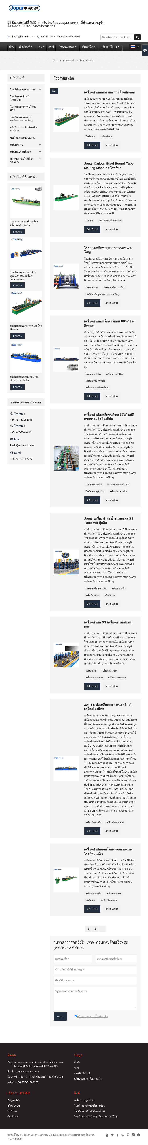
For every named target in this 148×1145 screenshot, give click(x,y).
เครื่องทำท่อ (106, 136)
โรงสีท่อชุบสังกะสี (94, 485)
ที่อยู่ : (10, 1062)
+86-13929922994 (20, 431)
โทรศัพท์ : (12, 1076)
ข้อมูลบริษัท (13, 1100)
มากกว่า (17, 231)
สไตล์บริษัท (13, 1105)
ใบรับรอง (12, 1111)
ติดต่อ (11, 1055)
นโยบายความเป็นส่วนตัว (88, 1078)
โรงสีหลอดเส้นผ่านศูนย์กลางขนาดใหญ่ (95, 1116)
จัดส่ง (77, 1062)
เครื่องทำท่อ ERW (114, 374)
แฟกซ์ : (11, 1082)
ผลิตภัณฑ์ (24, 46)
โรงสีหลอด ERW (93, 374)
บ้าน (11, 46)
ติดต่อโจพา (89, 46)
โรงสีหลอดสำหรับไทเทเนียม (89, 1105)
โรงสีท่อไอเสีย (92, 287)
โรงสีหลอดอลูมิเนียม (95, 491)
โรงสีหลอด (90, 136)
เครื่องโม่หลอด (92, 595)
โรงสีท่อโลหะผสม (109, 900)
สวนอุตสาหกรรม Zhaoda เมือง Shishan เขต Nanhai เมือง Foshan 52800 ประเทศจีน (38, 1064)
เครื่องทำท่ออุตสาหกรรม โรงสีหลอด (26, 327)
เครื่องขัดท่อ (16, 144)
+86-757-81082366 (21, 419)
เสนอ (60, 1016)
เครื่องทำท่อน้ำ (118, 588)
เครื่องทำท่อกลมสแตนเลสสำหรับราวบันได (24, 378)
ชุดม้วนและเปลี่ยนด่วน (23, 137)
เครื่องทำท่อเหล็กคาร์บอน (110, 220)
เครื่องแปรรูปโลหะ (20, 151)
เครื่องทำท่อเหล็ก (109, 671)
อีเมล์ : (10, 1071)
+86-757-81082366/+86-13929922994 (60, 36)
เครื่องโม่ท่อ (91, 671)
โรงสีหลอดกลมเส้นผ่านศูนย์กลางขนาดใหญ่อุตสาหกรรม (23, 276)
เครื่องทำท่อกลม (113, 893)
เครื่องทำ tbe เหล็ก (118, 491)
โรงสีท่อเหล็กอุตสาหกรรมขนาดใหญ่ (102, 294)
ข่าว (39, 46)
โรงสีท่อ (89, 220)
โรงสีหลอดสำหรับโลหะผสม (89, 1111)
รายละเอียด (112, 145)
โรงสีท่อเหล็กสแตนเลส (96, 588)
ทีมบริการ (12, 1116)
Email (92, 145)
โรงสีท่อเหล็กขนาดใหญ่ (114, 287)
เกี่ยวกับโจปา (109, 46)
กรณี (51, 46)
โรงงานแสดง (66, 46)
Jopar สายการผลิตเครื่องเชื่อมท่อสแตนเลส (24, 223)
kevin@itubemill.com (23, 36)
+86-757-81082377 (21, 458)
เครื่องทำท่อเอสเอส (94, 677)
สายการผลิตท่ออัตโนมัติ (118, 485)
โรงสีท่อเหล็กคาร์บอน (95, 381)
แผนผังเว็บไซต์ (82, 1073)
